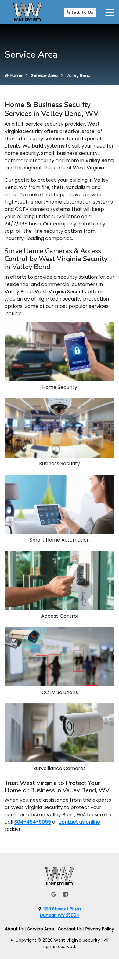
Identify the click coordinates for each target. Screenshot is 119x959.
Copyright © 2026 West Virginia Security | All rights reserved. (61, 943)
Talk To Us (81, 12)
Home (16, 75)
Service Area (44, 75)
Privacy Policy (99, 929)
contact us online (79, 821)
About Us (14, 929)
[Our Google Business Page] (53, 894)
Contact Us (70, 929)
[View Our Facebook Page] (65, 894)
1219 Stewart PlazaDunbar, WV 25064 (60, 912)
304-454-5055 (32, 821)
